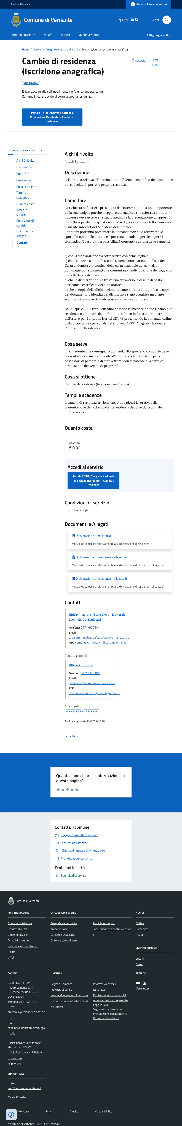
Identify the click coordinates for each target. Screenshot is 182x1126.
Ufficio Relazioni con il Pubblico (26, 1052)
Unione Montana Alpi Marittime (69, 995)
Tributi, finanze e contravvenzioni (112, 932)
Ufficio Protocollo (81, 665)
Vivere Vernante (89, 34)
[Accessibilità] (11, 1115)
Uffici (11, 957)
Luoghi (140, 958)
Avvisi (139, 934)
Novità (48, 34)
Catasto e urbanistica (62, 934)
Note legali (99, 989)
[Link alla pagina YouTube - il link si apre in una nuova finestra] (132, 20)
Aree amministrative (20, 923)
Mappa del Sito (103, 1111)
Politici (11, 952)
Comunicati (142, 929)
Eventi (139, 964)
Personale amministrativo (23, 946)
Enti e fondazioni (18, 934)
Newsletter (142, 988)
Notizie (140, 923)
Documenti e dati (18, 929)
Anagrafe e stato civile (59, 49)
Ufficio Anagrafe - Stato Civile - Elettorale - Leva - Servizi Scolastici (98, 617)
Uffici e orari (15, 1058)
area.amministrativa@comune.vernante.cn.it (99, 637)
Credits (74, 1111)
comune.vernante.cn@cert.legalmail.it (100, 642)
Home (25, 49)
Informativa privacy (104, 984)
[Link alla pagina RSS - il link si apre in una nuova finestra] (137, 20)
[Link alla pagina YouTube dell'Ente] (138, 983)
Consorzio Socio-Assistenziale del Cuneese (69, 1004)
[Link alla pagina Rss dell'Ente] (144, 983)
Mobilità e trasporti (104, 923)
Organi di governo (18, 940)
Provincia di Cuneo (61, 989)
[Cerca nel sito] (165, 20)
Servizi (65, 34)
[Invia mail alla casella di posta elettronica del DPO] (24, 1088)
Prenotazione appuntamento (110, 1013)
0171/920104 (90, 627)
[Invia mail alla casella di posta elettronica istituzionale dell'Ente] (27, 1014)
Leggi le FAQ (100, 1005)
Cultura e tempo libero (63, 940)
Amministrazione (23, 34)
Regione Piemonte (20, 4)
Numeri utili (14, 1064)
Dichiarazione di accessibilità (109, 995)
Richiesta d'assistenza (106, 1018)
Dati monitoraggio (18, 1111)
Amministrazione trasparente (110, 1000)
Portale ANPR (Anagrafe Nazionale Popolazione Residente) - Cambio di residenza (52, 117)
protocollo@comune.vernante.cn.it (92, 683)
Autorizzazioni (58, 929)
